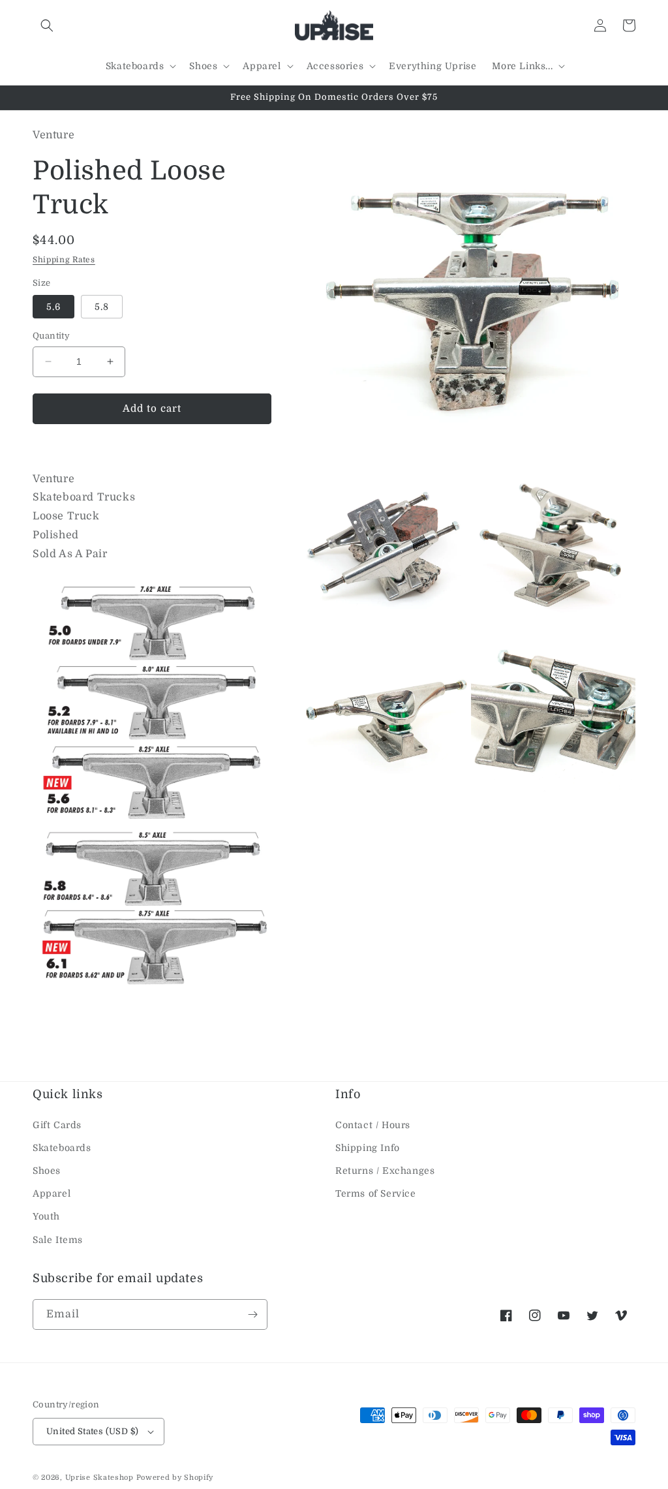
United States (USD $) (92, 1431)
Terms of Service (375, 1193)
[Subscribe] (252, 1314)
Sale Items (58, 1240)
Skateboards (62, 1148)
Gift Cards (57, 1125)
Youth (46, 1216)
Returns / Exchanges (384, 1170)
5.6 (53, 306)
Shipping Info (367, 1148)
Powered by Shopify (175, 1477)
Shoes (47, 1170)
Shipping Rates (64, 259)
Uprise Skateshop (99, 1477)
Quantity (51, 336)
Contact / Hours (372, 1125)
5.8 (102, 306)
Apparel (51, 1193)
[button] (47, 25)
